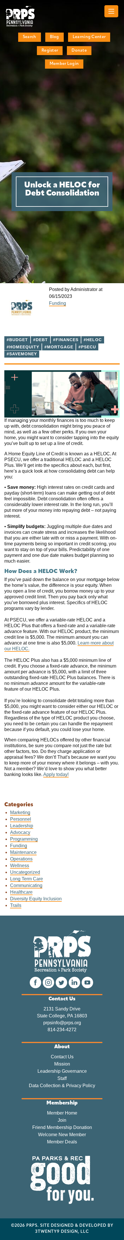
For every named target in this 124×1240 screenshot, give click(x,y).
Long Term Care (26, 878)
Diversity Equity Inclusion (36, 898)
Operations (21, 858)
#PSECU (87, 347)
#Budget (17, 340)
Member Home (62, 1113)
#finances (65, 340)
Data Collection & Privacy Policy (62, 1085)
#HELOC (93, 340)
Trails (15, 905)
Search (29, 37)
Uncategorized (25, 872)
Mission (62, 1064)
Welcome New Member (62, 1134)
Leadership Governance (62, 1071)
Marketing (20, 812)
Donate (79, 50)
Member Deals (62, 1142)
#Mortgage (58, 347)
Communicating (26, 885)
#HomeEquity (23, 347)
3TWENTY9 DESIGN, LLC (62, 1232)
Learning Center (89, 37)
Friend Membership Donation (62, 1127)
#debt (40, 340)
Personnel (20, 819)
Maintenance (23, 852)
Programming (24, 839)
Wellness (19, 865)
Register (50, 50)
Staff (62, 1078)
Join (62, 1120)
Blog (54, 37)
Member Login (64, 64)
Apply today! (56, 774)
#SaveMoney (22, 354)
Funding (57, 303)
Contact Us (62, 1057)
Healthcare (21, 892)
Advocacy (20, 832)
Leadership (21, 825)
